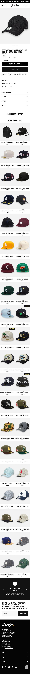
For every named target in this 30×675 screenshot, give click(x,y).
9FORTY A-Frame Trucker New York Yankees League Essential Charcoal (22, 438)
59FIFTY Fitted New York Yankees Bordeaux (22, 233)
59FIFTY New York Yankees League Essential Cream (7, 165)
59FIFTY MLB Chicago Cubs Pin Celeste (7, 324)
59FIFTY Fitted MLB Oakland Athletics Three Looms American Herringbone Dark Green (22, 461)
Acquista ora (15, 69)
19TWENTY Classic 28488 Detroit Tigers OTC (22, 551)
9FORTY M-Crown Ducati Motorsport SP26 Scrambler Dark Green (22, 574)
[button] (27, 5)
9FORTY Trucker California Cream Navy (7, 370)
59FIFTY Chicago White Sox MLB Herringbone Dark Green (22, 415)
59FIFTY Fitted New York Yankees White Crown (22, 256)
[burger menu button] (2, 5)
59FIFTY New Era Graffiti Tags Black (22, 392)
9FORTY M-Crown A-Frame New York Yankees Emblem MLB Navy (22, 210)
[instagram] (9, 667)
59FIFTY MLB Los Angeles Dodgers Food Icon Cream (7, 347)
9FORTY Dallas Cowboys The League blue (22, 506)
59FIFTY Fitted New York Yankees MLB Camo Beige (7, 438)
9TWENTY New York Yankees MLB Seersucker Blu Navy (7, 506)
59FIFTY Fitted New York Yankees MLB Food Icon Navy (22, 324)
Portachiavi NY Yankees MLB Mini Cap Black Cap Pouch (22, 142)
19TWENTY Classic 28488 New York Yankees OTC (7, 574)
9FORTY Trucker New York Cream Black (22, 370)
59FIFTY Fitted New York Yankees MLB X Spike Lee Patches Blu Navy (22, 165)
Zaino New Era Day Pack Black (7, 142)
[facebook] (2, 667)
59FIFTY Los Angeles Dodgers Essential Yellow (7, 256)
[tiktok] (12, 667)
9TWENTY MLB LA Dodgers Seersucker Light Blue (7, 483)
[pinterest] (5, 667)
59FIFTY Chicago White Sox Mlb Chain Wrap (7, 415)
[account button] (24, 5)
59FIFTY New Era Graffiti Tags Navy (7, 392)
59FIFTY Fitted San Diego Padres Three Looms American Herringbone (7, 461)
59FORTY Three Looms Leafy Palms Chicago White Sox (22, 529)
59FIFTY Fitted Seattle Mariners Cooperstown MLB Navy (22, 301)
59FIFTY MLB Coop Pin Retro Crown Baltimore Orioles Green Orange (22, 279)
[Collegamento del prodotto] (7, 134)
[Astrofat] (15, 5)
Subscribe (23, 614)
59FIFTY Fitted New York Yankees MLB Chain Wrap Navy (22, 347)
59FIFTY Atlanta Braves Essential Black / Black (22, 188)
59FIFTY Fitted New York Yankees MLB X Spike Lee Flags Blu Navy (7, 188)
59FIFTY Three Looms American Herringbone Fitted (7, 529)
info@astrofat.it (9, 647)
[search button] (5, 5)
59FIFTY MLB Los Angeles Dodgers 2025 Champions (7, 551)
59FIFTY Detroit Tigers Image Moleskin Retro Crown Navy (7, 210)
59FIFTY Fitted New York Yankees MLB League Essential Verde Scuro (7, 301)
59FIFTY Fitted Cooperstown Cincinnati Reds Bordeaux (7, 279)
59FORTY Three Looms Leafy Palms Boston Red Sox (22, 483)
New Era (7, 141)
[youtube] (16, 667)
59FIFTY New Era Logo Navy (7, 233)
